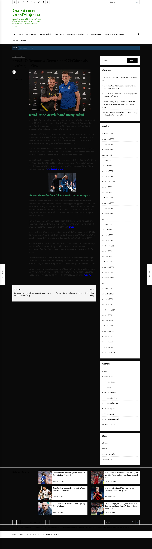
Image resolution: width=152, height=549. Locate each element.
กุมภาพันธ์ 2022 (108, 230)
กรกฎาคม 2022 (108, 203)
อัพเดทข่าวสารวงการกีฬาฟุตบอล (26, 12)
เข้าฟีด (104, 449)
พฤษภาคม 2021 (108, 278)
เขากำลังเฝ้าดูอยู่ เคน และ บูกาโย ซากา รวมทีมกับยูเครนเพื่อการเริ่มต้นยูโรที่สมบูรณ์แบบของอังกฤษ (121, 506)
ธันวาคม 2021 (107, 241)
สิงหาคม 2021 (107, 262)
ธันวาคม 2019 (107, 347)
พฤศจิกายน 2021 (108, 246)
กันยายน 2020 (107, 321)
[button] (139, 34)
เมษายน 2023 (107, 155)
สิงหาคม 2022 (107, 198)
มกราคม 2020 (107, 342)
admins (14, 75)
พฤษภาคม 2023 (108, 150)
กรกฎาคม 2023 (108, 139)
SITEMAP (20, 34)
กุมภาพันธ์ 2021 (108, 294)
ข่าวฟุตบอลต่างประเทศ (18, 57)
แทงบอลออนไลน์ (108, 425)
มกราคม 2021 (107, 299)
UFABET (105, 371)
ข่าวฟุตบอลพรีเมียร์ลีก (110, 403)
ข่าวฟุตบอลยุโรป (108, 409)
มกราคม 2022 (107, 235)
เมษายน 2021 (107, 283)
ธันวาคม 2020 (107, 305)
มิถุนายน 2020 (107, 337)
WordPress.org (107, 459)
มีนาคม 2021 (107, 288)
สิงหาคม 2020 (107, 326)
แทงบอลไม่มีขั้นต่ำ (46, 34)
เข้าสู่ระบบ (106, 443)
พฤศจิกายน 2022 (108, 182)
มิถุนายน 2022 (107, 208)
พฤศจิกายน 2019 (108, 353)
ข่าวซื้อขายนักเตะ (108, 382)
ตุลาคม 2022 (107, 187)
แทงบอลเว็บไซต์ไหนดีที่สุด (75, 34)
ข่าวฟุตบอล (106, 387)
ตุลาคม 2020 (107, 315)
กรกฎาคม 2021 (108, 267)
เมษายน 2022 (107, 219)
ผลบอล (15, 40)
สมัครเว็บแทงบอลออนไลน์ (94, 34)
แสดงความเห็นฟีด (108, 454)
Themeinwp (56, 534)
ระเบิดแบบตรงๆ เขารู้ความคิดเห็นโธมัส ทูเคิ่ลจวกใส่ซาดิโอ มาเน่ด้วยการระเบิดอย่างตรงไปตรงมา (118, 104)
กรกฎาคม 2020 (108, 331)
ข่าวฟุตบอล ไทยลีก (109, 393)
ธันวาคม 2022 (107, 176)
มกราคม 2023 (107, 171)
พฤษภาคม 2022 (108, 214)
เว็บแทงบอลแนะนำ (59, 34)
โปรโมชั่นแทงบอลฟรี (31, 34)
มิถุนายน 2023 (107, 144)
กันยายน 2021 (107, 257)
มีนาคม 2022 (107, 224)
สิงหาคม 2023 (107, 134)
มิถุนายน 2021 (107, 273)
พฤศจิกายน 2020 (108, 310)
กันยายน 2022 (107, 193)
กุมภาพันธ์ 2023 (108, 166)
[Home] (14, 34)
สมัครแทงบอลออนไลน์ (110, 419)
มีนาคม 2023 (107, 160)
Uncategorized (107, 377)
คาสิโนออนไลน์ (108, 414)
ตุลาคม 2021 (107, 251)
